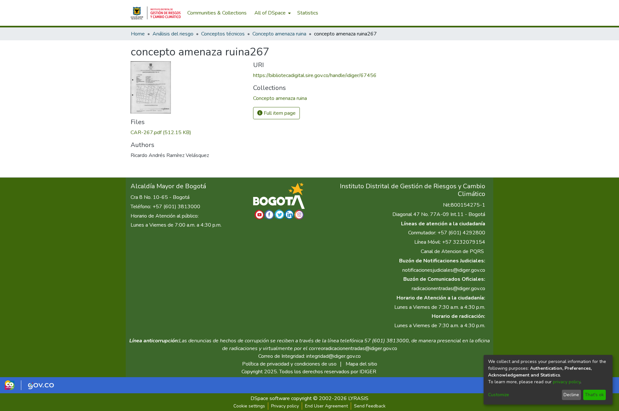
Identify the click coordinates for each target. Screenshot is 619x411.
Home (138, 33)
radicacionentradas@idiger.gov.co (448, 288)
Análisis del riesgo (172, 33)
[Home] (156, 12)
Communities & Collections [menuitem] (217, 12)
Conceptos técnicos (223, 33)
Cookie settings (249, 406)
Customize (498, 395)
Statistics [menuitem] (307, 12)
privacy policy (566, 382)
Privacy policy (285, 406)
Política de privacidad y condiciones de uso (289, 363)
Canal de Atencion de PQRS (452, 251)
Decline (571, 395)
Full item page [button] (279, 113)
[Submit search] (455, 13)
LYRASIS (358, 398)
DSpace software (270, 398)
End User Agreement (326, 406)
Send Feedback (370, 406)
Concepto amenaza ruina (279, 33)
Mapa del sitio (361, 363)
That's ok (594, 395)
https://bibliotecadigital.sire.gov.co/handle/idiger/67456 (315, 75)
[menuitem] (272, 13)
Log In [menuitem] (477, 12)
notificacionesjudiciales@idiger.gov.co (443, 270)
